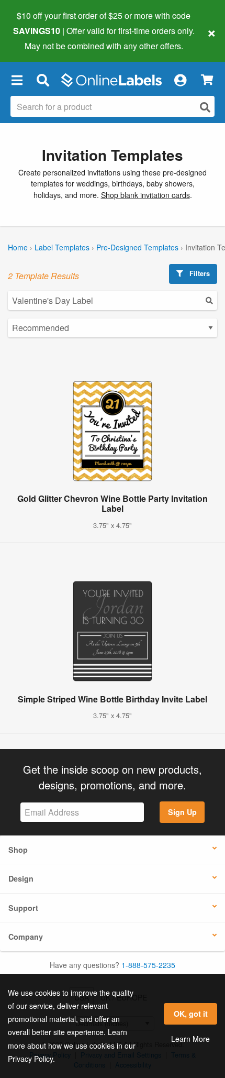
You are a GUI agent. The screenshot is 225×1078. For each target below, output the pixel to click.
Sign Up (182, 812)
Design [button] (20, 878)
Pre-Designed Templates (137, 247)
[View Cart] (207, 80)
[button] (16, 80)
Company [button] (25, 936)
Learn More (190, 1038)
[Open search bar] (42, 80)
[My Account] (180, 80)
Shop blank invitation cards (145, 195)
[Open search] (205, 107)
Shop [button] (18, 849)
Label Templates (62, 247)
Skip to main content (38, 37)
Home (18, 247)
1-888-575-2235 (148, 965)
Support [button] (23, 908)
